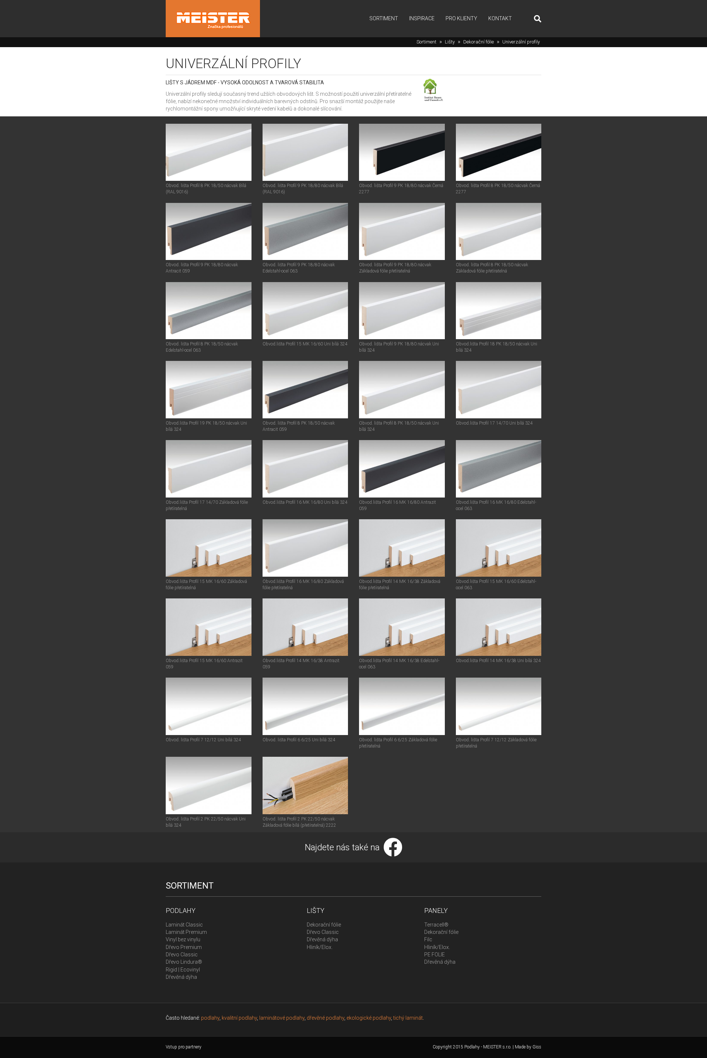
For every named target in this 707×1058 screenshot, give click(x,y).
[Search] (534, 18)
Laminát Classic (184, 925)
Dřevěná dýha (181, 977)
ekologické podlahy (369, 1018)
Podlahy (181, 910)
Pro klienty (461, 18)
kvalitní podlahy (239, 1018)
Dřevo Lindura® (184, 962)
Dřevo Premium (184, 947)
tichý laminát (408, 1018)
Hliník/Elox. (320, 947)
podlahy (210, 1018)
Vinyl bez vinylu (183, 939)
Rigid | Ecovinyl (183, 970)
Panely (436, 910)
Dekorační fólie (478, 42)
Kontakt (500, 18)
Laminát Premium (186, 932)
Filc (428, 939)
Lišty (450, 42)
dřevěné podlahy (325, 1018)
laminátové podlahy (282, 1018)
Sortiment (383, 18)
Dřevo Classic (182, 954)
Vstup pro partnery (183, 1047)
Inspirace (422, 18)
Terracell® (436, 925)
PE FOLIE (434, 954)
